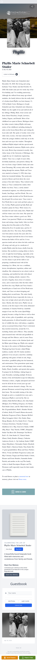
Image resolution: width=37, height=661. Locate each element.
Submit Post (18, 605)
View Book (9, 549)
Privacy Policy (13, 653)
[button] (18, 625)
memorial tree (23, 476)
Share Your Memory (12, 574)
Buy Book (18, 549)
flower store (22, 479)
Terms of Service (23, 653)
